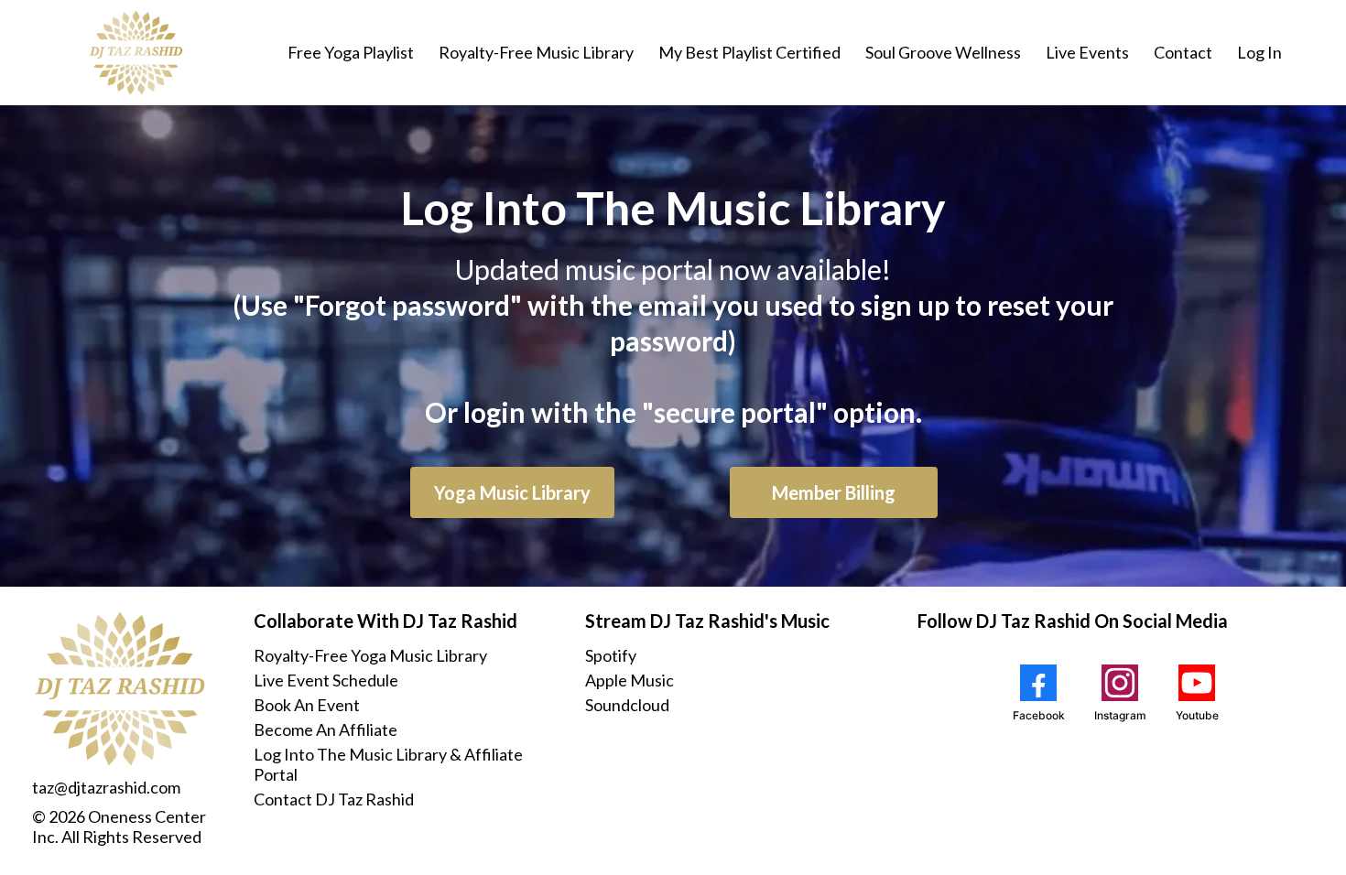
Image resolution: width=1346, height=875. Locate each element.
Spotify (610, 655)
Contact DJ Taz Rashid (334, 799)
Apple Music (629, 680)
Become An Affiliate (325, 729)
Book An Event (307, 705)
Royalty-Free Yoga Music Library (370, 655)
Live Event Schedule (326, 680)
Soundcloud (627, 705)
